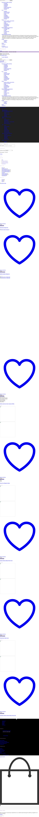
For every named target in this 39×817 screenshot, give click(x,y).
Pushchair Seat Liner (4, 638)
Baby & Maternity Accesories (7, 27)
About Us (3, 44)
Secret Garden (4, 173)
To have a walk (6, 28)
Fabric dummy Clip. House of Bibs (7, 403)
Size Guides (2, 740)
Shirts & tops (6, 13)
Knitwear (5, 3)
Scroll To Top (2, 756)
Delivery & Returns (3, 741)
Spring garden (4, 174)
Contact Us (2, 744)
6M (2, 180)
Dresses (5, 11)
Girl (2, 10)
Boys (3, 19)
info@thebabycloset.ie (7, 730)
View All (5, 9)
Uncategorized (4, 110)
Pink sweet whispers (6, 171)
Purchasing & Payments (4, 742)
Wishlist (3, 45)
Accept (1, 814)
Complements (6, 16)
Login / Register (5, 46)
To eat (5, 30)
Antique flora (4, 168)
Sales (3, 39)
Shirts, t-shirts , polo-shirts (9, 20)
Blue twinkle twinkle (6, 170)
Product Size (2, 150)
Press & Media (2, 753)
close (1, 50)
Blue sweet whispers (6, 169)
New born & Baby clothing (7, 2)
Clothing (5, 6)
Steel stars (4, 175)
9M (2, 181)
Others (5, 41)
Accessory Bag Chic (4, 227)
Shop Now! (2, 751)
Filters (1, 153)
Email (3, 723)
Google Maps (5, 735)
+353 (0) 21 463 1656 (6, 731)
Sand (3, 172)
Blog (3, 43)
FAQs (1, 752)
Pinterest (3, 724)
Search (11, 0)
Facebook (4, 721)
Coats (5, 14)
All (2, 109)
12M (3, 179)
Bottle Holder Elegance (5, 274)
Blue (3, 167)
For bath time (6, 31)
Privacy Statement (3, 743)
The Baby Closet (6, 754)
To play (5, 32)
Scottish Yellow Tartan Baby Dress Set (8, 715)
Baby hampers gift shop (6, 34)
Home (1, 143)
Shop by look (6, 8)
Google (3, 722)
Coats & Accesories (7, 7)
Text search (2, 145)
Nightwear (6, 4)
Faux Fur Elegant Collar (5, 483)
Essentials (6, 5)
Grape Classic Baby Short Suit (6, 560)
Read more (2, 225)
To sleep (5, 29)
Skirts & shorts (7, 12)
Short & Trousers (7, 21)
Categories (4, 107)
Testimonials (2, 750)
